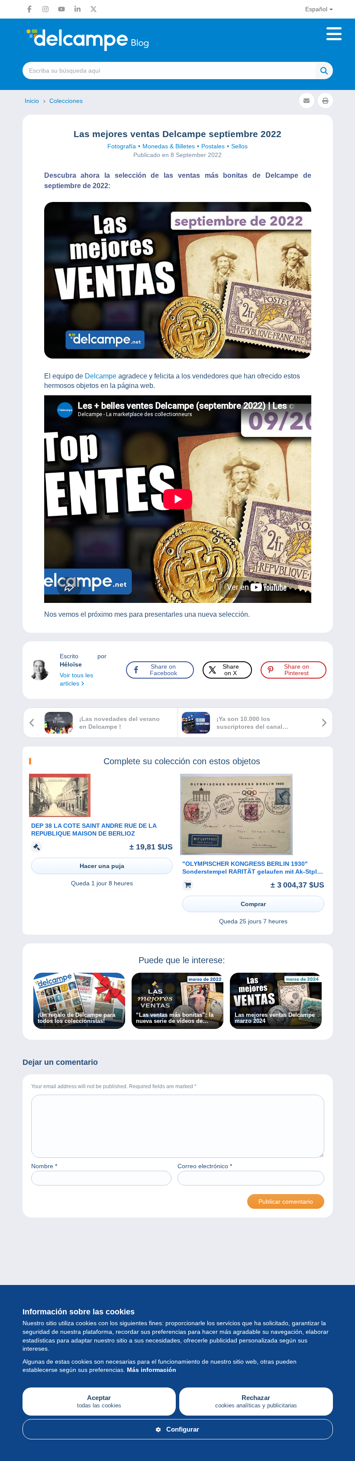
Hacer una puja (102, 865)
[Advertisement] (178, 1265)
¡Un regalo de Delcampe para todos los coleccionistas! (76, 1018)
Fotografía (121, 146)
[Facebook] (29, 9)
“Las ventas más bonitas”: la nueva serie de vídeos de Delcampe (174, 1018)
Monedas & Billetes (168, 146)
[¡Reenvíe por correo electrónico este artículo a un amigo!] (306, 100)
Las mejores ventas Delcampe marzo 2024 (275, 1018)
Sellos (239, 146)
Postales (213, 146)
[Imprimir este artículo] (325, 100)
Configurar (182, 1429)
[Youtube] (61, 9)
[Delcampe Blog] (107, 40)
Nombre (44, 1166)
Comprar (253, 903)
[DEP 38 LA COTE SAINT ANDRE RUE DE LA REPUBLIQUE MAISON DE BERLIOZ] (59, 814)
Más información (151, 1369)
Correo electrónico (205, 1166)
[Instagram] (45, 9)
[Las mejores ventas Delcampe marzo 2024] (276, 1024)
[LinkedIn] (77, 9)
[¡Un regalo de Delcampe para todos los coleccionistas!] (79, 1024)
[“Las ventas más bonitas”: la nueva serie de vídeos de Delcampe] (177, 1024)
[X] (93, 9)
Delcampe (99, 376)
